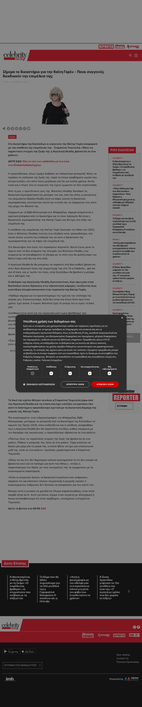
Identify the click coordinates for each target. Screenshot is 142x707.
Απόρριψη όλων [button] (75, 384)
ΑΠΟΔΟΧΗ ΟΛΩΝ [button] (105, 384)
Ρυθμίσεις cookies (31, 360)
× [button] (122, 318)
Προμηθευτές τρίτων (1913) (96, 339)
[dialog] (71, 353)
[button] (39, 384)
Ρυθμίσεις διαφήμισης (34, 356)
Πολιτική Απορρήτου (52, 360)
